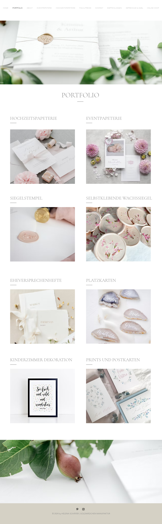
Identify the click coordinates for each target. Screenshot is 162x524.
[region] (42, 156)
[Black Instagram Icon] (83, 509)
